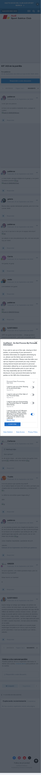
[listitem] (20, 382)
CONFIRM (12, 424)
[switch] (32, 387)
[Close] (37, 343)
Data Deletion (8, 432)
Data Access (20, 432)
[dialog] (20, 387)
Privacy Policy (33, 432)
